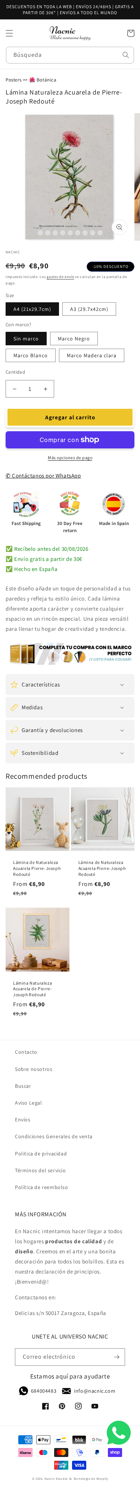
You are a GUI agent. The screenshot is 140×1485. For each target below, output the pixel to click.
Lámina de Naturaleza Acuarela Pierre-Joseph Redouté (36, 868)
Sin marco (26, 338)
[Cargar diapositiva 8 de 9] (92, 232)
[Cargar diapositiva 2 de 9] (47, 232)
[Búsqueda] (126, 55)
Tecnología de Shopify (91, 1478)
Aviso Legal (28, 1102)
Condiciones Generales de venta (54, 1136)
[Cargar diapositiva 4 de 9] (62, 232)
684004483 (43, 1390)
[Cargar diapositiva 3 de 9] (55, 232)
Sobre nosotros (33, 1069)
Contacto (26, 1052)
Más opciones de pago (70, 457)
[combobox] (70, 55)
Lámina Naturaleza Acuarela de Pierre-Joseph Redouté (32, 988)
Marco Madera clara (91, 355)
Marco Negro (74, 338)
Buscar (23, 1086)
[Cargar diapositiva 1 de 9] (40, 232)
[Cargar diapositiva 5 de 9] (70, 232)
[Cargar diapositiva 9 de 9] (100, 232)
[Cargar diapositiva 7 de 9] (85, 232)
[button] (9, 33)
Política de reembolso (41, 1187)
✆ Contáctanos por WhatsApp (43, 475)
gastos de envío (60, 276)
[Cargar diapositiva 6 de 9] (77, 232)
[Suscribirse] (116, 1357)
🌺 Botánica (43, 80)
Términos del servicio (40, 1170)
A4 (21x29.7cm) (32, 309)
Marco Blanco (30, 355)
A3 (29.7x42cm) (89, 309)
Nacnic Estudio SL (58, 1478)
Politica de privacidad (41, 1153)
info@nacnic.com (94, 1390)
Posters (13, 80)
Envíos (23, 1119)
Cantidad (15, 372)
